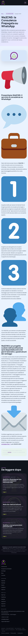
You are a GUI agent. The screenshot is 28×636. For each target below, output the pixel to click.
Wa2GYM (3, 603)
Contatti (3, 575)
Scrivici (9, 452)
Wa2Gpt (3, 599)
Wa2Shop (3, 597)
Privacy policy (13, 633)
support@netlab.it (5, 621)
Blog (2, 13)
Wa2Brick (3, 587)
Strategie (3, 571)
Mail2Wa (3, 580)
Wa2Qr (2, 585)
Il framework (4, 566)
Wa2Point (3, 601)
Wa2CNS (3, 606)
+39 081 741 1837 (5, 617)
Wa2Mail (3, 583)
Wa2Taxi (3, 595)
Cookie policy (20, 633)
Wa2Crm (3, 589)
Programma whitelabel (6, 568)
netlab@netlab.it (5, 444)
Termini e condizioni (5, 633)
